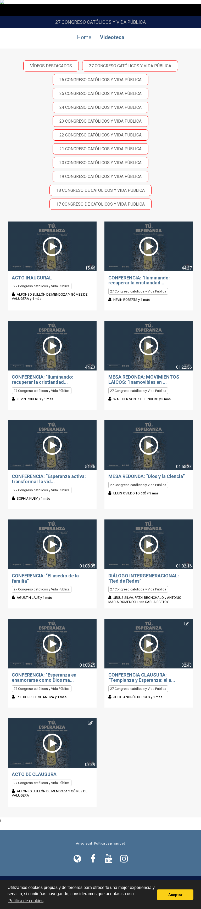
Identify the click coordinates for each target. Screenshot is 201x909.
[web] (77, 858)
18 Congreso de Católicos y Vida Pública (100, 190)
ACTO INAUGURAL (32, 277)
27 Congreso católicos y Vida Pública (130, 65)
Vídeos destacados (51, 65)
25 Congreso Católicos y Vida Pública (100, 93)
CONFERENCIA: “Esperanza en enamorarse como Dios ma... (44, 677)
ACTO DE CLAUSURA (34, 774)
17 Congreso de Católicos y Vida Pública (100, 204)
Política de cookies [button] (25, 901)
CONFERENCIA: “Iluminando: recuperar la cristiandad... (139, 280)
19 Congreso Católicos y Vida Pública (100, 176)
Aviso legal (84, 843)
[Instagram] (123, 858)
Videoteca (112, 37)
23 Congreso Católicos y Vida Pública (100, 121)
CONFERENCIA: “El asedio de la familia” (45, 578)
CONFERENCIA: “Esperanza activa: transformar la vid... (49, 479)
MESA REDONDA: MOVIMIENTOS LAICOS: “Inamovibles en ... (143, 379)
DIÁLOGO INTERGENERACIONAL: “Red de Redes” (143, 578)
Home (84, 37)
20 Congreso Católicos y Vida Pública (100, 162)
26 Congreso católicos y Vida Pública (100, 79)
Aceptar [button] (175, 895)
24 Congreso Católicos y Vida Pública (100, 107)
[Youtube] (108, 858)
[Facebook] (92, 858)
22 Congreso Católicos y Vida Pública (100, 135)
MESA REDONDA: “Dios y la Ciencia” (146, 476)
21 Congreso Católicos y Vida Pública (100, 148)
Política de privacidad (109, 843)
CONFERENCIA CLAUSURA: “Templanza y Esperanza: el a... (141, 677)
